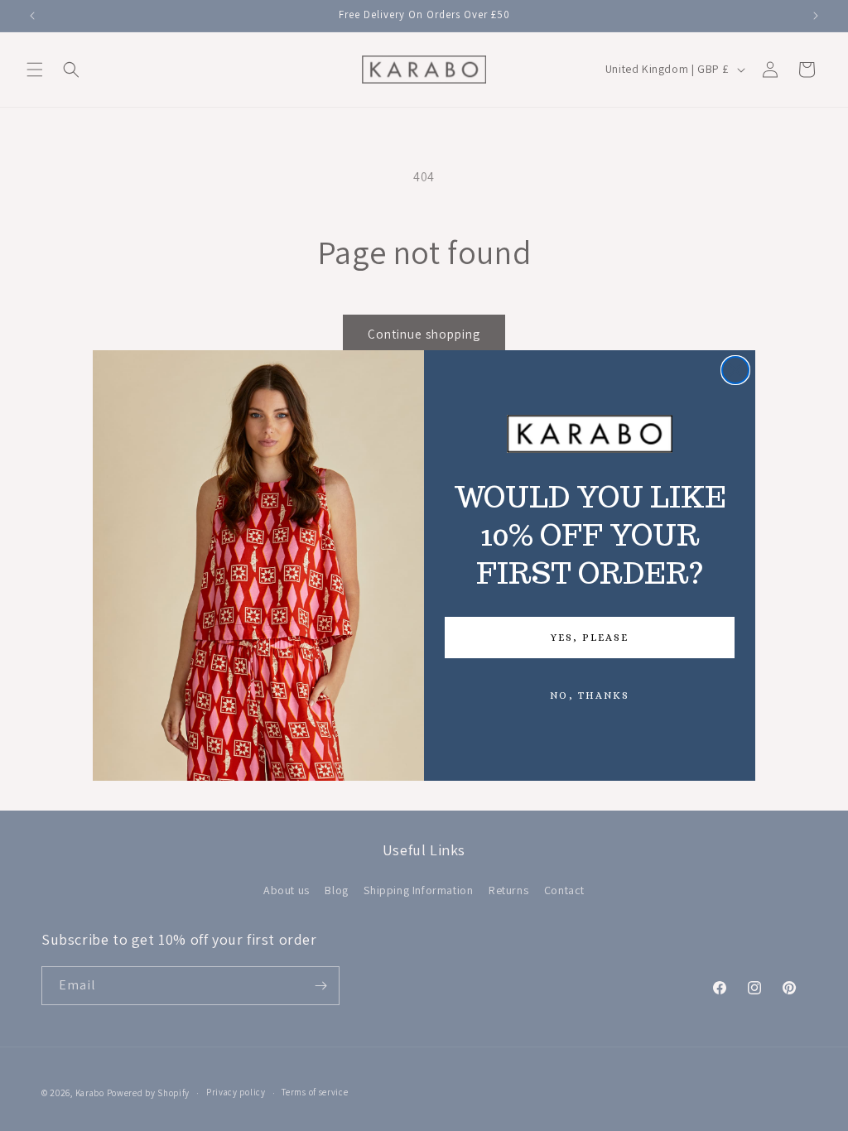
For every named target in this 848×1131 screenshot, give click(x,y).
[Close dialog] (735, 370)
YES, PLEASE (590, 637)
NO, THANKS (589, 695)
